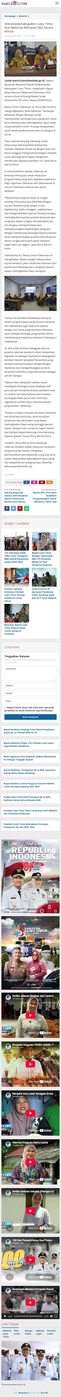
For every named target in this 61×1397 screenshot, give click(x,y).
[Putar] (5, 1316)
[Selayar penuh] (55, 1316)
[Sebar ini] (7, 508)
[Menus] (57, 3)
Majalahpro (24, 1393)
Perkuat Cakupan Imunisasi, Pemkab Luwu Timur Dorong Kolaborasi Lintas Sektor (14, 595)
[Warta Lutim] (14, 3)
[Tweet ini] (13, 508)
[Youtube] (42, 482)
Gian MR (44, 1393)
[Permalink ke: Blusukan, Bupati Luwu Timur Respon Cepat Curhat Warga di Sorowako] (16, 613)
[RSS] (50, 482)
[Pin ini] (20, 508)
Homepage (10, 16)
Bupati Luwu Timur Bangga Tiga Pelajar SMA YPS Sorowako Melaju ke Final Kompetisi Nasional (42, 558)
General (23, 16)
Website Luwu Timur (7, 1333)
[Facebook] (27, 482)
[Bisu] (51, 1316)
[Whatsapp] (26, 508)
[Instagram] (35, 482)
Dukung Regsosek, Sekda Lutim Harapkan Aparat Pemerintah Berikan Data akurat (16, 495)
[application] (30, 1302)
